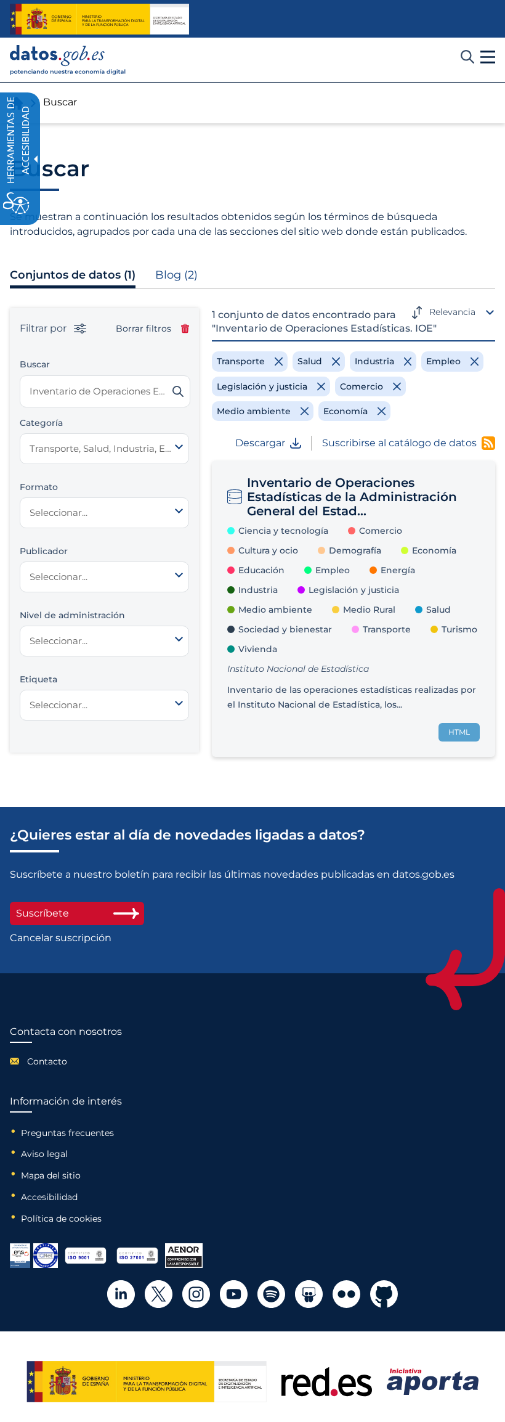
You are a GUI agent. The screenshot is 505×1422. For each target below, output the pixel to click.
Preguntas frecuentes (67, 1132)
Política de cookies (61, 1218)
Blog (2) (176, 275)
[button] (487, 57)
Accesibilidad (49, 1197)
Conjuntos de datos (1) (72, 275)
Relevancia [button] (452, 311)
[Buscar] (178, 391)
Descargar (260, 443)
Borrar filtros (143, 328)
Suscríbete (42, 913)
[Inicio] (68, 60)
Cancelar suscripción (60, 938)
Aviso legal (44, 1153)
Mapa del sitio (51, 1175)
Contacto (47, 1061)
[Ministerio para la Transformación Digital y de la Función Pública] (99, 19)
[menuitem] (66, 1061)
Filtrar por (44, 328)
